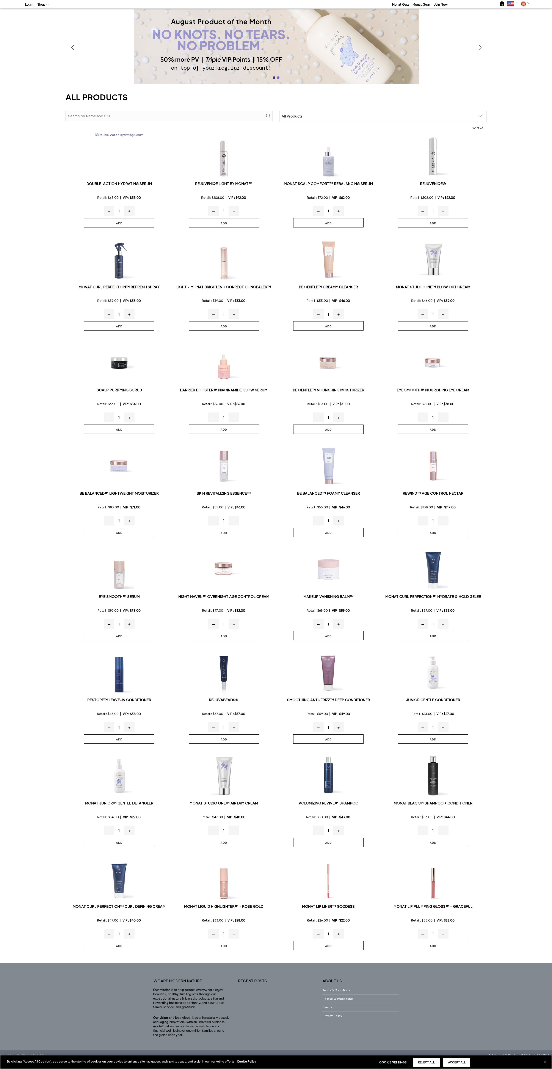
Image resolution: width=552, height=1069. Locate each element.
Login (29, 4)
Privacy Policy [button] (332, 1015)
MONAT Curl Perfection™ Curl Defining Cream (119, 906)
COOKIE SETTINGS (393, 1062)
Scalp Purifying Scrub (119, 390)
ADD (119, 223)
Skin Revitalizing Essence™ (224, 493)
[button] (502, 3)
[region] (276, 1062)
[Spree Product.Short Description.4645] (328, 776)
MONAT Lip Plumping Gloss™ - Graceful (433, 906)
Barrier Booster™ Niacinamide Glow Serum (223, 390)
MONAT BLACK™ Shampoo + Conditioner (433, 803)
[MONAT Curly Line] (119, 260)
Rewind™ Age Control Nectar (433, 493)
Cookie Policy (246, 1061)
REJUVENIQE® (433, 184)
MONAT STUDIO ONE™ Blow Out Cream (433, 287)
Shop (507, 1054)
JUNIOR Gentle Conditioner (433, 700)
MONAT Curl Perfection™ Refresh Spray (119, 287)
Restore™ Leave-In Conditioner (119, 700)
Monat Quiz (400, 4)
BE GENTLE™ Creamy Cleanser (328, 287)
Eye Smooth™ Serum (119, 597)
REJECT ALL (426, 1062)
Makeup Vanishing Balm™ (328, 597)
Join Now (441, 4)
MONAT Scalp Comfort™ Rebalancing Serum (328, 184)
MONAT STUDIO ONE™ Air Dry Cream (224, 803)
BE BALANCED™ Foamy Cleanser (328, 493)
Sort (475, 128)
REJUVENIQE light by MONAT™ (223, 184)
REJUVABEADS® (223, 700)
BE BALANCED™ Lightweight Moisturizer (119, 493)
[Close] (545, 1061)
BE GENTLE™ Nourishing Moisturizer (328, 390)
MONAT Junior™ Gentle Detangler (119, 803)
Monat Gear (421, 4)
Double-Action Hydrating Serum (119, 184)
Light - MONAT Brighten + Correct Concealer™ (223, 287)
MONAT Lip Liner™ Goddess (328, 906)
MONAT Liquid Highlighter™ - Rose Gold (223, 906)
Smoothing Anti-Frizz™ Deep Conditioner (328, 700)
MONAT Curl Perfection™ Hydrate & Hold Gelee (433, 597)
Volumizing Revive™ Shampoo (328, 803)
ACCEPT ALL (457, 1062)
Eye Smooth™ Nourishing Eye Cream (433, 390)
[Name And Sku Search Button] (268, 116)
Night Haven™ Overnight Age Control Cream (223, 597)
